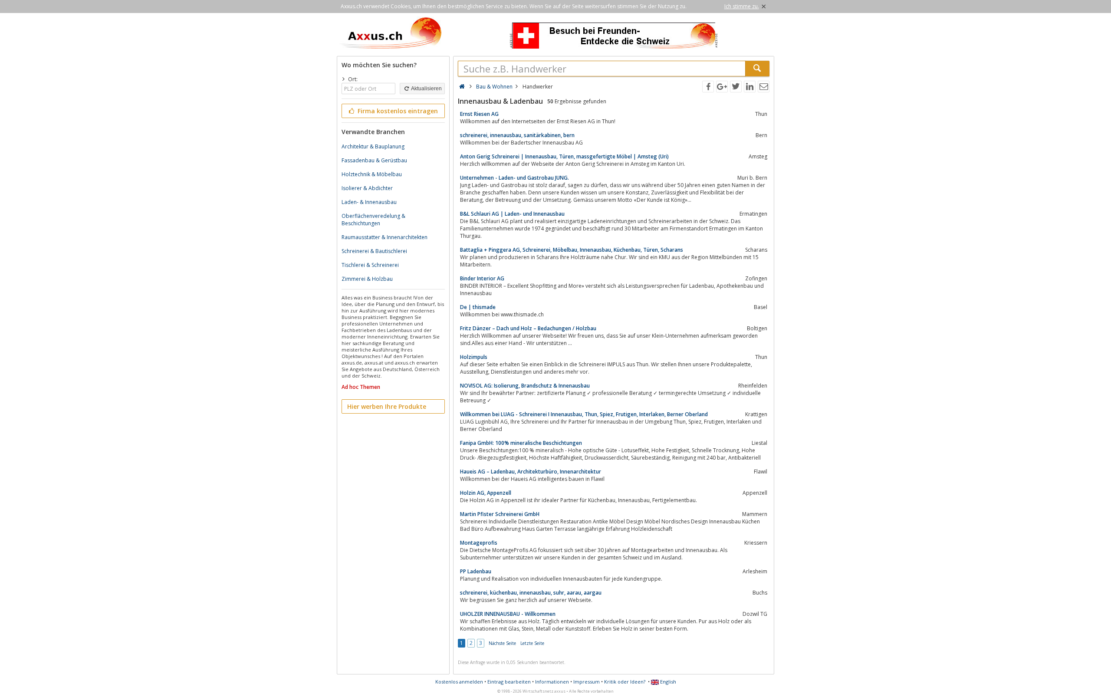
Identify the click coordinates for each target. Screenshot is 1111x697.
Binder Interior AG (482, 278)
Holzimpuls (473, 357)
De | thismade (478, 307)
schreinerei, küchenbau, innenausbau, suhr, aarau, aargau (531, 592)
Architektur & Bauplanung (373, 146)
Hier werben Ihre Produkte (386, 406)
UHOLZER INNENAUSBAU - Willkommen (508, 614)
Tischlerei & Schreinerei (370, 265)
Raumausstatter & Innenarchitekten (384, 237)
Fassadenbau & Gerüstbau (374, 160)
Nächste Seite (502, 643)
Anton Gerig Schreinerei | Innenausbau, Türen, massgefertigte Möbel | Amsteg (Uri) (564, 156)
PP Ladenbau (475, 571)
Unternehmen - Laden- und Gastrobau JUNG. (514, 177)
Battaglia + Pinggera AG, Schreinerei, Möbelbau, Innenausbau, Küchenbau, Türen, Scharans (571, 249)
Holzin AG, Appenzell (485, 492)
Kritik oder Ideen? (624, 681)
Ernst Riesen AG (479, 114)
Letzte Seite (532, 643)
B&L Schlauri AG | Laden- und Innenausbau (512, 213)
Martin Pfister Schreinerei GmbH (499, 514)
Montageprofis (478, 542)
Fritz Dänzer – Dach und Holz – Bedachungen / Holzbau (528, 328)
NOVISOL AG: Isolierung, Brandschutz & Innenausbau (525, 385)
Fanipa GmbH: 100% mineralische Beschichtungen (521, 443)
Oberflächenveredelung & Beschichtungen (373, 219)
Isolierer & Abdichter (367, 188)
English (667, 681)
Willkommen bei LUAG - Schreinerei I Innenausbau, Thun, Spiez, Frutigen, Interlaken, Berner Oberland (584, 414)
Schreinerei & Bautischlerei (374, 251)
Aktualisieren (426, 88)
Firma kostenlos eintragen (397, 111)
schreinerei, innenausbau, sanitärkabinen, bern (517, 135)
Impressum (586, 681)
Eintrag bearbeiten (509, 681)
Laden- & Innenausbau (369, 202)
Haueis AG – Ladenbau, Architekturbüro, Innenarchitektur (530, 471)
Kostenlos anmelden (459, 681)
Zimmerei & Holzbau (367, 279)
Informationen (552, 681)
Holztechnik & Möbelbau (372, 174)
